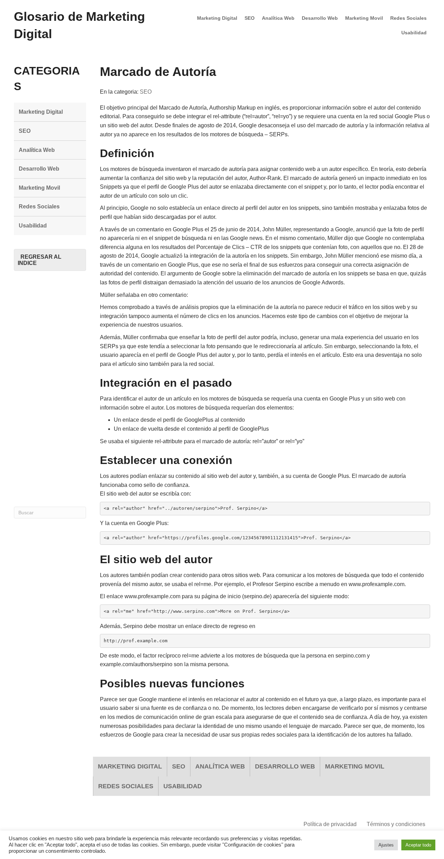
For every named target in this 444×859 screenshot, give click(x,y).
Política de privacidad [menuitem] (330, 824)
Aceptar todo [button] (418, 845)
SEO (146, 92)
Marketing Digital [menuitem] (217, 18)
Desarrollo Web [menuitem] (320, 18)
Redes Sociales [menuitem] (408, 18)
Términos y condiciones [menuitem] (396, 824)
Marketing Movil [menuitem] (364, 18)
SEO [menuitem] (250, 18)
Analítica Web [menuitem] (278, 18)
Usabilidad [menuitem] (414, 32)
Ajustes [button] (386, 845)
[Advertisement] (50, 389)
